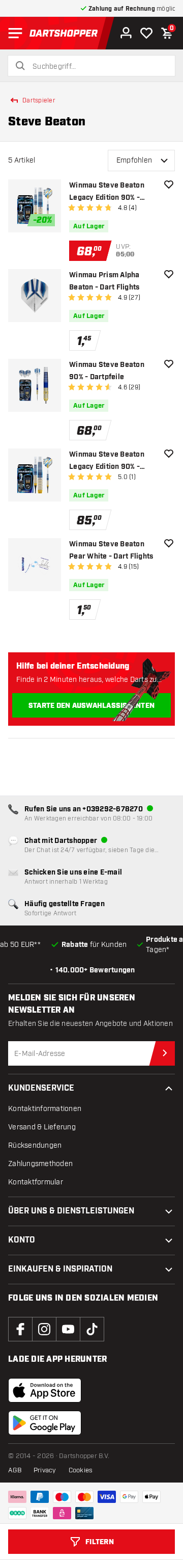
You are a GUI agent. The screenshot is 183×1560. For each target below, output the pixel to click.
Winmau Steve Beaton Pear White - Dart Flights (111, 550)
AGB (14, 1470)
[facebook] (20, 1329)
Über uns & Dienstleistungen (71, 1211)
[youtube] (68, 1329)
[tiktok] (92, 1329)
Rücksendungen (35, 1145)
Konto (21, 1240)
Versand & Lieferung (42, 1127)
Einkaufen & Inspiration (60, 1269)
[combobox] (97, 67)
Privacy (45, 1470)
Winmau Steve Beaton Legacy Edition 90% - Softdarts (106, 461)
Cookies (81, 1470)
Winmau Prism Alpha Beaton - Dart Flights (104, 281)
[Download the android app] (44, 1423)
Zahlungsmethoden (40, 1163)
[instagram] (44, 1329)
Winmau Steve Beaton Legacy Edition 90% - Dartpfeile (106, 192)
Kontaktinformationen (44, 1108)
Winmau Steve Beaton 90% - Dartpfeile (106, 371)
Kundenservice (41, 1088)
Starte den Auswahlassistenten (91, 705)
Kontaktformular (35, 1182)
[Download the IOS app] (44, 1390)
